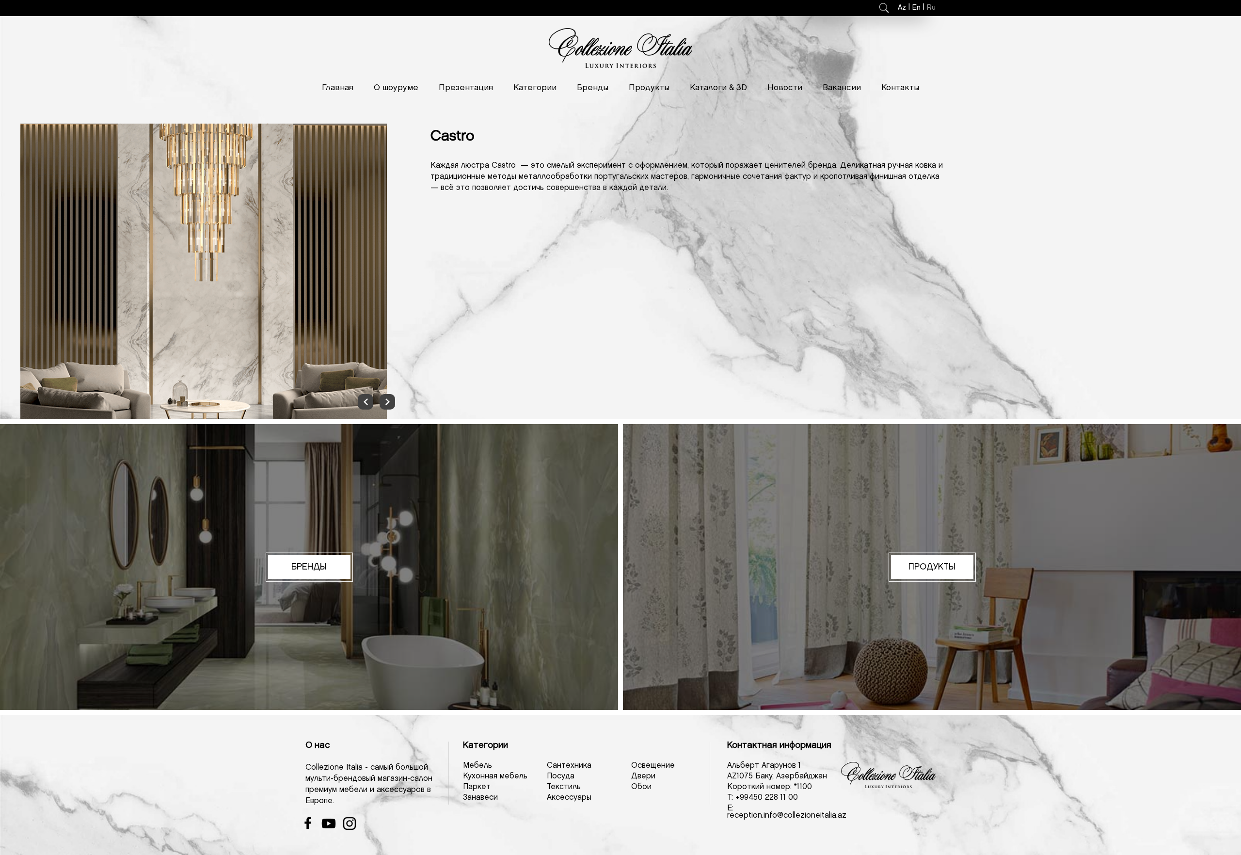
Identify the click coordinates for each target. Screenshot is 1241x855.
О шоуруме (396, 88)
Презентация (466, 88)
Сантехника (569, 765)
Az (902, 7)
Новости (784, 88)
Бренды (592, 88)
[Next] (387, 402)
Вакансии (842, 88)
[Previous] (365, 402)
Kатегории (535, 88)
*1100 (803, 787)
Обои (641, 787)
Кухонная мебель (495, 776)
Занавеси (480, 797)
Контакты (900, 88)
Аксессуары (569, 797)
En (916, 7)
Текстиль (564, 787)
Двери (643, 776)
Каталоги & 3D (718, 88)
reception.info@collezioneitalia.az (786, 815)
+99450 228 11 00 (766, 797)
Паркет (477, 787)
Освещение (653, 765)
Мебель (477, 765)
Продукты (649, 88)
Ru (931, 7)
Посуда (560, 776)
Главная (337, 88)
